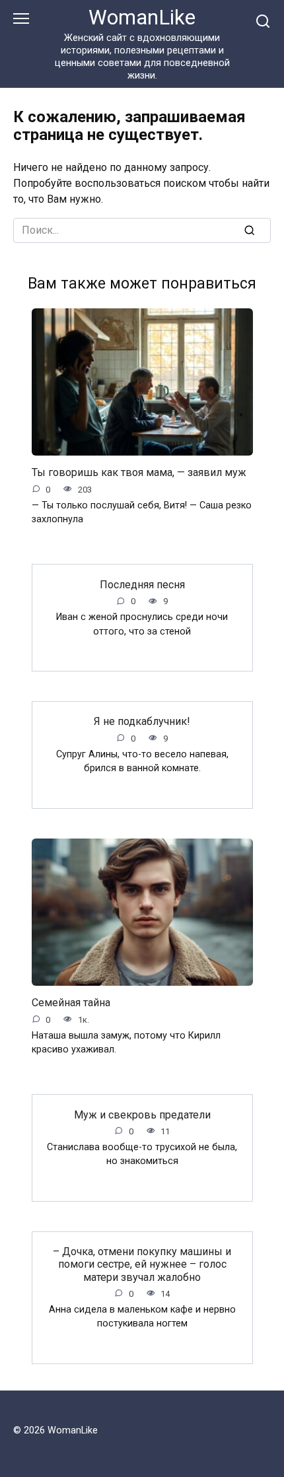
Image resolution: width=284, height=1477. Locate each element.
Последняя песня (142, 584)
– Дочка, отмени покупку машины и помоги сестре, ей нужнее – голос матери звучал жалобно (142, 1264)
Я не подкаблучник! (142, 721)
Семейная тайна (71, 1002)
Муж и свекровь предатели (142, 1114)
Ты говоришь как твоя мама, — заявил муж (139, 472)
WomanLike (142, 17)
